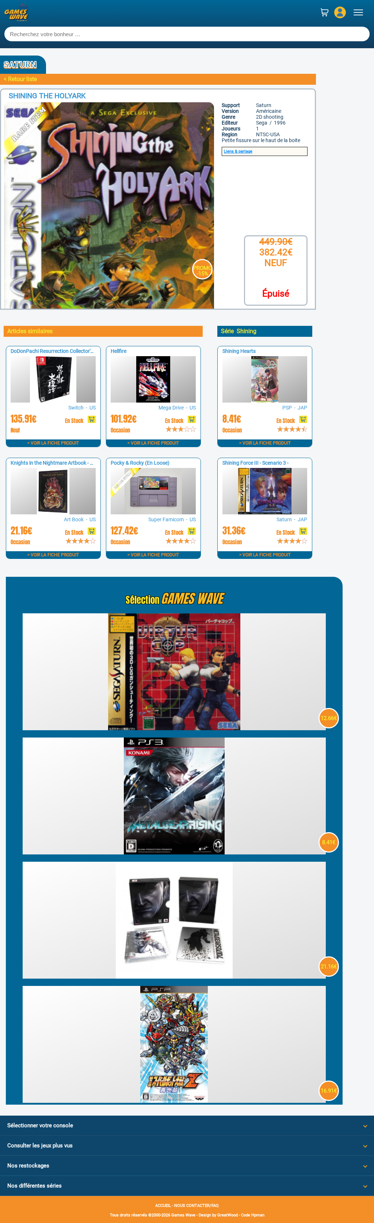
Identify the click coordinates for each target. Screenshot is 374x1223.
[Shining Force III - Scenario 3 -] (264, 512)
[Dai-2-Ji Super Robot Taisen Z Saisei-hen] (174, 1100)
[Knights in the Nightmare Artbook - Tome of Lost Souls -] (53, 512)
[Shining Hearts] (264, 400)
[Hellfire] (153, 400)
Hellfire (118, 351)
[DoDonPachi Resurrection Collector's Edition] (53, 400)
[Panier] (325, 12)
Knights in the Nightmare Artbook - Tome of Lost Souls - (73, 463)
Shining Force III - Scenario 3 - (255, 463)
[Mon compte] (340, 12)
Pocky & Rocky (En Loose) (140, 463)
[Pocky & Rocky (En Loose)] (153, 512)
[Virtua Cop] (174, 728)
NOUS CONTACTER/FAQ (196, 1205)
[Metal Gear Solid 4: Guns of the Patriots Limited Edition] (174, 976)
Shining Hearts (239, 351)
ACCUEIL (163, 1205)
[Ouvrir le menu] (358, 12)
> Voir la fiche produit (53, 443)
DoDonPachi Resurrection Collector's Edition (60, 351)
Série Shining (238, 331)
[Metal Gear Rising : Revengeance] (174, 852)
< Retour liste (20, 79)
